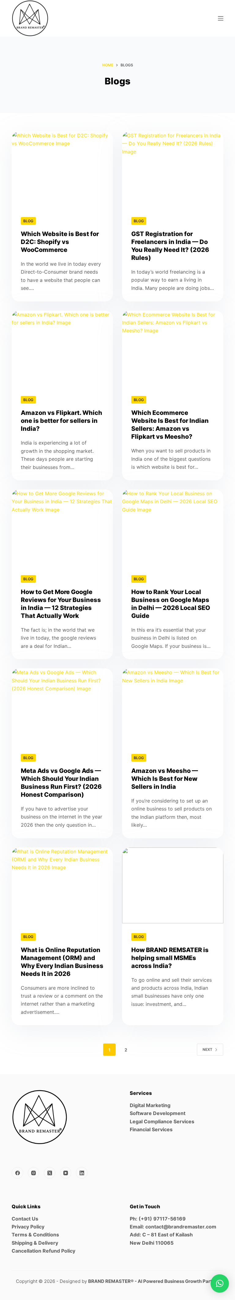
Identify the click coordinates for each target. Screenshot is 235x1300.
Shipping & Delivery (35, 1243)
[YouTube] (66, 1173)
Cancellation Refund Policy (43, 1251)
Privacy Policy (28, 1227)
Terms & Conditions (35, 1235)
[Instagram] (33, 1173)
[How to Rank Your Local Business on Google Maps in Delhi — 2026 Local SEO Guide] (172, 527)
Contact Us (25, 1219)
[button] (220, 1283)
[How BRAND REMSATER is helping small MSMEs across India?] (172, 885)
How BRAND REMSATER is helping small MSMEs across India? (170, 957)
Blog (28, 221)
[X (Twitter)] (49, 1173)
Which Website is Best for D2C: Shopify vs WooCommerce (60, 241)
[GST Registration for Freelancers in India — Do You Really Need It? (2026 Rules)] (172, 169)
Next (207, 1049)
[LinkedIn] (82, 1173)
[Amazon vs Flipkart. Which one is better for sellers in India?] (62, 348)
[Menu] (220, 18)
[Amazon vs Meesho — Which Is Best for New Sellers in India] (172, 706)
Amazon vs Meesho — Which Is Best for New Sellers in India (164, 778)
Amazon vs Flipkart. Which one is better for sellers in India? (61, 420)
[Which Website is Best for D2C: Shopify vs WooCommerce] (62, 169)
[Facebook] (17, 1173)
